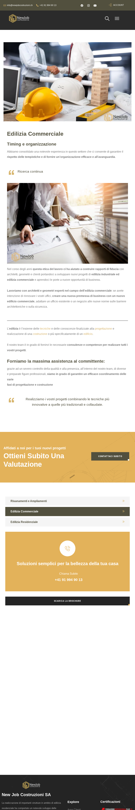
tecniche (45, 328)
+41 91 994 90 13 (48, 5)
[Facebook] (82, 5)
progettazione (103, 328)
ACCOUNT (118, 5)
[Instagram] (88, 5)
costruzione (40, 333)
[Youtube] (95, 5)
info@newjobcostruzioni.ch (20, 5)
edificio (87, 333)
